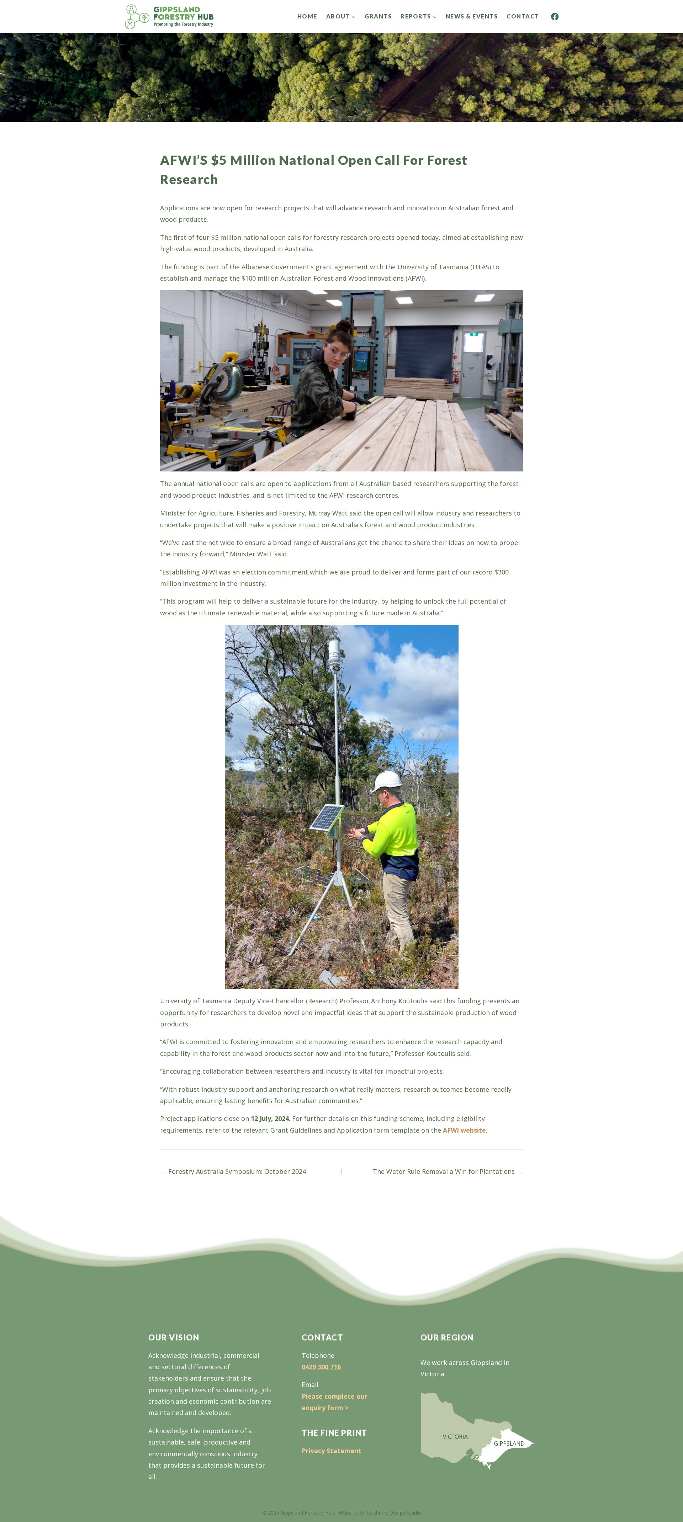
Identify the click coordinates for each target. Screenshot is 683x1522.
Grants (378, 16)
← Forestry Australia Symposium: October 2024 (233, 1171)
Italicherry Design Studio (393, 1512)
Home (307, 16)
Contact (523, 16)
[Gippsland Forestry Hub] (169, 16)
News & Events (472, 16)
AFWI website (464, 1130)
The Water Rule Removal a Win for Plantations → (448, 1171)
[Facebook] (554, 16)
